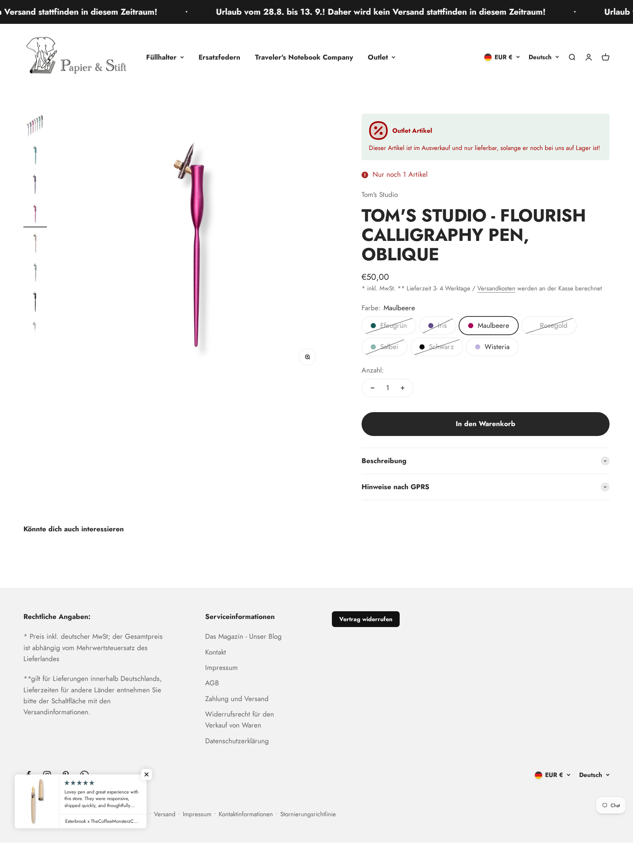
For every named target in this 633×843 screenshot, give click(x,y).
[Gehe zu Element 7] (35, 302)
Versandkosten (496, 288)
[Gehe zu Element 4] (35, 214)
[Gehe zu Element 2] (35, 156)
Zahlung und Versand (237, 699)
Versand (164, 814)
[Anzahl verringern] (372, 388)
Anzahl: (373, 370)
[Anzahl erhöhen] (402, 388)
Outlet (378, 57)
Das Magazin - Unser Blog (243, 636)
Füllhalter (161, 57)
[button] (146, 774)
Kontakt (215, 652)
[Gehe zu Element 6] (35, 273)
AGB (212, 683)
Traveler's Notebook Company (304, 57)
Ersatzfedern (219, 57)
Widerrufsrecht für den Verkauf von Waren (239, 719)
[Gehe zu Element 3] (35, 185)
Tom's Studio (380, 194)
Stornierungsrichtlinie (308, 814)
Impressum (221, 667)
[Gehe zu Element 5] (35, 244)
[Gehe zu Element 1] (35, 126)
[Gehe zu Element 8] (35, 332)
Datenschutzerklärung (237, 741)
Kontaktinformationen (246, 814)
